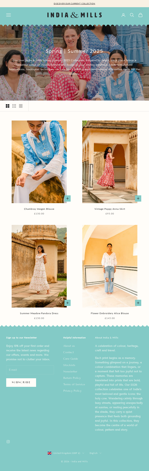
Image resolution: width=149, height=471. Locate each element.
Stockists (69, 365)
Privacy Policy (72, 390)
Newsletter (70, 371)
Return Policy (72, 378)
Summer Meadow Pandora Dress (39, 313)
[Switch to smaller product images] (14, 106)
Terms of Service (74, 384)
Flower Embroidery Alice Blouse (110, 313)
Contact (68, 352)
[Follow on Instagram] (8, 442)
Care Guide (70, 358)
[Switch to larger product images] (7, 106)
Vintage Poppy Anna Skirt (109, 208)
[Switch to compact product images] (21, 106)
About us (69, 346)
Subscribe (21, 382)
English (94, 453)
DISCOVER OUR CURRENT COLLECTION (74, 3)
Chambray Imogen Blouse (39, 208)
